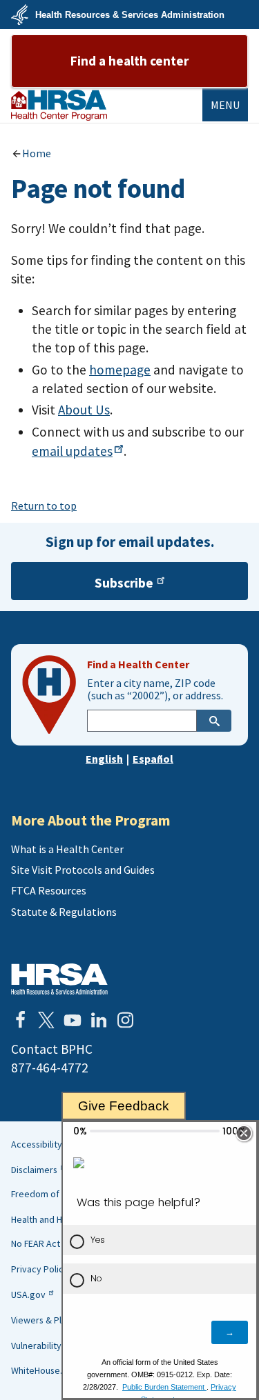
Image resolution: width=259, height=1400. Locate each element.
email (72, 451)
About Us (84, 409)
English (104, 759)
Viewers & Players (47, 1320)
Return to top (44, 505)
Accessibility (36, 1144)
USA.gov (28, 1294)
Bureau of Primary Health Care (59, 105)
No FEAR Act (35, 1243)
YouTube (72, 1020)
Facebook (20, 1020)
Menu (225, 105)
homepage (120, 369)
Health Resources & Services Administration (129, 14)
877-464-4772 (49, 1067)
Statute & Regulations (64, 912)
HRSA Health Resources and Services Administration (59, 978)
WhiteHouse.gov (44, 1370)
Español (153, 759)
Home (36, 153)
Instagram (125, 1020)
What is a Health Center (67, 849)
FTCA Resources (48, 890)
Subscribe (124, 582)
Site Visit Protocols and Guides (83, 870)
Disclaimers (34, 1169)
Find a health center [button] (129, 60)
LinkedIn (99, 1020)
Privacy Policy (39, 1269)
